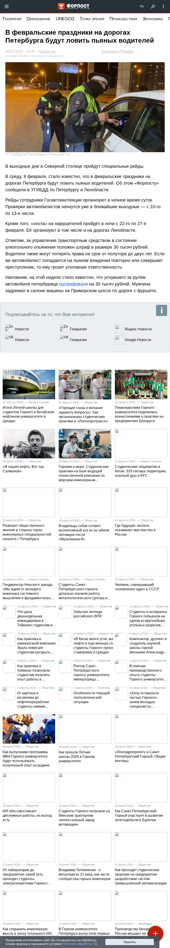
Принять (130, 942)
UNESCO (65, 18)
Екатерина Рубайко (117, 51)
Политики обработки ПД (79, 944)
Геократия (12, 18)
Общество (47, 51)
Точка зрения (92, 18)
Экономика (152, 18)
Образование (38, 18)
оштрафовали (73, 283)
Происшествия (123, 18)
